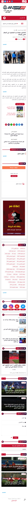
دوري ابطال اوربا (9, 272)
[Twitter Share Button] (19, 125)
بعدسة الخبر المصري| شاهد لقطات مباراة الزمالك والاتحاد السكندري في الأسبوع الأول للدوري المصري (14, 406)
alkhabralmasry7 (21, 373)
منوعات (22, 287)
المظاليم (22, 266)
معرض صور (21, 284)
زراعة (15, 274)
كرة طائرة (8, 279)
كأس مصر (22, 279)
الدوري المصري (11, 264)
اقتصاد (7, 253)
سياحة (9, 274)
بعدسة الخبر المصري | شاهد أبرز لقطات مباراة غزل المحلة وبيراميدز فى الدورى (10, 107)
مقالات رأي (13, 284)
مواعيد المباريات (14, 287)
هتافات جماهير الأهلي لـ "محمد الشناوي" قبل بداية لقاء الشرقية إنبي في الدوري (14, 366)
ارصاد (14, 253)
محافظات (12, 282)
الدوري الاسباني (11, 256)
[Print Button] (6, 125)
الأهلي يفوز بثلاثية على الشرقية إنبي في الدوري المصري (14, 467)
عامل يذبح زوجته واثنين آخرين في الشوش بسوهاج (11, 330)
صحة (12, 277)
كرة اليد (14, 279)
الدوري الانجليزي (11, 259)
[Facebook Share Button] (22, 125)
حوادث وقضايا (11, 269)
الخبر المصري (14, 500)
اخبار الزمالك (21, 251)
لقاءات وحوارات (21, 282)
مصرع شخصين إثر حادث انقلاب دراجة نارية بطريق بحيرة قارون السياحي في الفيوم (10, 340)
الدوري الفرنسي (21, 264)
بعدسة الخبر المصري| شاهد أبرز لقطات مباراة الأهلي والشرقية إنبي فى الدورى (14, 483)
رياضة (15, 30)
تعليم (15, 266)
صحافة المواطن (21, 277)
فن (6, 277)
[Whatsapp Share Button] (11, 125)
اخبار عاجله (12, 251)
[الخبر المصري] (14, 9)
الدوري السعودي (11, 261)
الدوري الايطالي (21, 261)
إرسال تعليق (14, 176)
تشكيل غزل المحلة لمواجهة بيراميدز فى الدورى (10, 113)
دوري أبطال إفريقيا (20, 272)
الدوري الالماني (21, 259)
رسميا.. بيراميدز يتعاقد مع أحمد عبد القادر (10, 320)
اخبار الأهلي (15, 248)
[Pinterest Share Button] (17, 125)
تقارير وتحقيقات (21, 269)
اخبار (22, 248)
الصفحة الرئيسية (21, 30)
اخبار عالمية (21, 253)
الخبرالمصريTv (21, 256)
